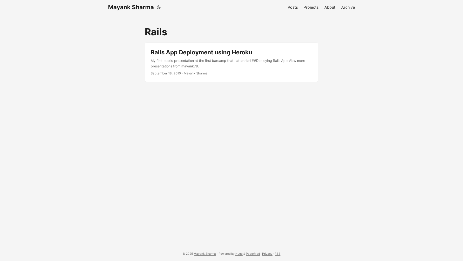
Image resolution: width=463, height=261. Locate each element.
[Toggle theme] (159, 7)
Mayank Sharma (131, 7)
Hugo (239, 253)
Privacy (267, 253)
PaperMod (253, 253)
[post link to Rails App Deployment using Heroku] (231, 62)
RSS (277, 253)
